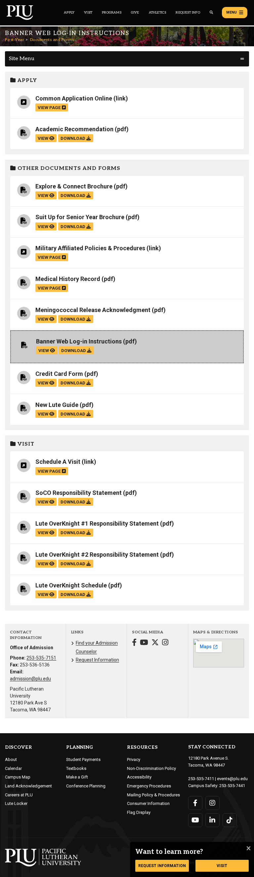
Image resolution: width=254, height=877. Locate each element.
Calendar (13, 768)
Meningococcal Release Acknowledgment (92, 309)
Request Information (97, 659)
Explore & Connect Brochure (73, 186)
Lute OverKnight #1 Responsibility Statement (97, 523)
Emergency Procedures (149, 785)
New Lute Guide (56, 404)
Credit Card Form (59, 373)
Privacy (133, 759)
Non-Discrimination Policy (151, 768)
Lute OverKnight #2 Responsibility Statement (97, 554)
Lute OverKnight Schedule (71, 585)
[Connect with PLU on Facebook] (195, 803)
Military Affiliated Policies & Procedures (90, 248)
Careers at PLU (19, 794)
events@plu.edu (232, 778)
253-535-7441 (232, 785)
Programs (111, 13)
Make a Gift (77, 777)
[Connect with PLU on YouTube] (195, 820)
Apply (69, 13)
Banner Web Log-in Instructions (79, 341)
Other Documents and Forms (68, 168)
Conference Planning (86, 785)
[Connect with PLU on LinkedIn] (212, 820)
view (43, 138)
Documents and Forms (52, 39)
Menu (231, 12)
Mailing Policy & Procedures (153, 794)
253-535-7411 (201, 778)
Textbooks (76, 768)
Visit (88, 13)
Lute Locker (16, 803)
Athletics (157, 13)
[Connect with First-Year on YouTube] (144, 643)
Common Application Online (73, 98)
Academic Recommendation (74, 129)
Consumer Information (148, 803)
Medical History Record (67, 278)
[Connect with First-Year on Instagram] (165, 643)
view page (50, 107)
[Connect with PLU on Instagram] (212, 803)
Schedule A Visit (57, 461)
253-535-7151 (41, 657)
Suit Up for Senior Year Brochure (79, 217)
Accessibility (139, 777)
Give (135, 13)
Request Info (188, 13)
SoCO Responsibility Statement (78, 492)
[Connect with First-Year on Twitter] (155, 643)
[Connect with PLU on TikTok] (230, 820)
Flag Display (138, 812)
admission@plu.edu (30, 678)
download (73, 138)
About (11, 759)
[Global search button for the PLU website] (211, 12)
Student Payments (83, 759)
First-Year (14, 39)
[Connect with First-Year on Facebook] (134, 643)
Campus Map (17, 777)
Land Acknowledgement (28, 785)
